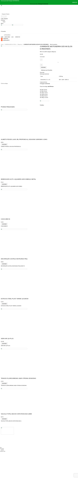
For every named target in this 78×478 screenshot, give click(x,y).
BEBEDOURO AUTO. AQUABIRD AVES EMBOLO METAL (18, 179)
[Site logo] (7, 8)
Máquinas (20, 44)
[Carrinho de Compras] (1, 32)
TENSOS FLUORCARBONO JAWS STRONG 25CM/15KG (18, 378)
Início (2, 44)
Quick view (2, 137)
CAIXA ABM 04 (5, 219)
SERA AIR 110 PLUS (7, 338)
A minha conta (30, 430)
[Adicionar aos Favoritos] (5, 137)
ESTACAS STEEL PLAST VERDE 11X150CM (14, 298)
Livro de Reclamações (32, 439)
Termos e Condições (31, 437)
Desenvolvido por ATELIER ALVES (7, 443)
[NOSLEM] (44, 101)
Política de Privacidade (32, 432)
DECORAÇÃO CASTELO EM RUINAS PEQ (14, 259)
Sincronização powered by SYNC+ (7, 444)
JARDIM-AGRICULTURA (10, 44)
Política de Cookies (31, 434)
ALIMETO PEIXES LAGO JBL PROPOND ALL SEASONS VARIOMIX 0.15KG (24, 139)
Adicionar (43, 67)
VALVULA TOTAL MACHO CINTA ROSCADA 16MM (16, 414)
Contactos (29, 441)
